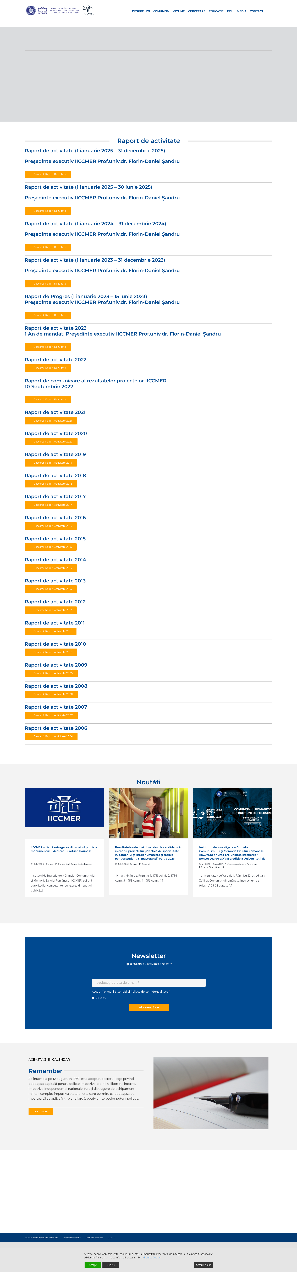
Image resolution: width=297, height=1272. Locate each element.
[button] (268, 11)
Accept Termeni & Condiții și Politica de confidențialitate (131, 991)
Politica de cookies (94, 1237)
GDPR (111, 1237)
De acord (100, 997)
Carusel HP (51, 864)
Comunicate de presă (81, 864)
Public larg (252, 864)
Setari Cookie (203, 1265)
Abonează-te (149, 1007)
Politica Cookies (153, 1257)
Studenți (146, 864)
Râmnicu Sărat (206, 867)
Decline (111, 1265)
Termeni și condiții (72, 1237)
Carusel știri (64, 864)
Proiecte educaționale (235, 864)
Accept (93, 1265)
